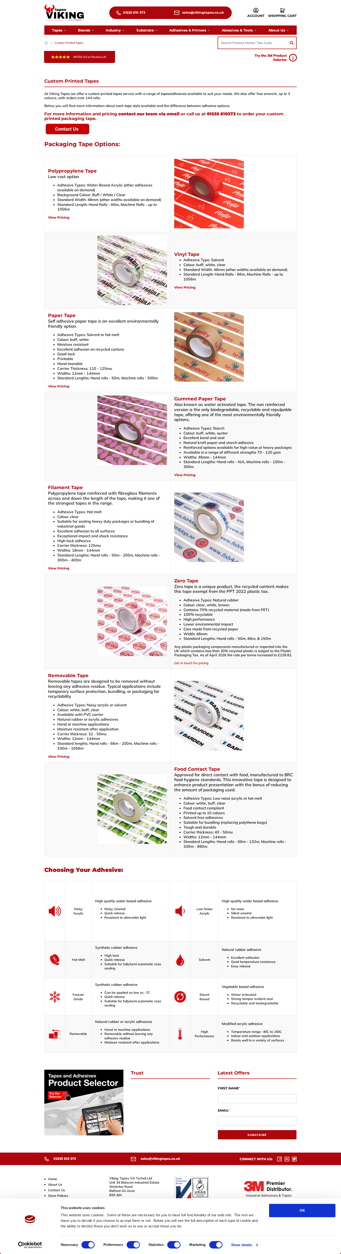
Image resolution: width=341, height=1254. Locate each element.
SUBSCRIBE (257, 1135)
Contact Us (56, 1190)
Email (223, 1110)
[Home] (46, 42)
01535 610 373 (133, 12)
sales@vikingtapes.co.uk (202, 12)
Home (52, 1179)
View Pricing (58, 217)
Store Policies (58, 1196)
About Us (55, 1184)
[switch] (133, 1244)
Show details (241, 1245)
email (173, 113)
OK (302, 1210)
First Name (228, 1088)
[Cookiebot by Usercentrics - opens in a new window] (30, 1244)
